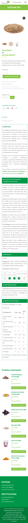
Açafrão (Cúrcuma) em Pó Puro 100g (18, 457)
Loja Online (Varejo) (8, 501)
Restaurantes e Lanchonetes (19, 88)
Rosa (9, 171)
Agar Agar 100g (15, 425)
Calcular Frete (5, 94)
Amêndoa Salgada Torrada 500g (16, 375)
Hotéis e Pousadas (14, 86)
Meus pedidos (18, 2)
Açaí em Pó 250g (16, 440)
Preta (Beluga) (21, 171)
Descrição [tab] (4, 117)
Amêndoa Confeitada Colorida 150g (17, 393)
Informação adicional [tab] (7, 120)
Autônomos (7, 86)
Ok (12, 97)
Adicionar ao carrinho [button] (18, 387)
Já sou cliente (7, 50)
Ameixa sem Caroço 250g (18, 409)
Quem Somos (5, 499)
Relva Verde (13, 81)
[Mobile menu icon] (25, 2)
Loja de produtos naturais (7, 88)
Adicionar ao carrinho (12, 76)
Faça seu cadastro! (8, 55)
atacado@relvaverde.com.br (12, 519)
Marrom (21, 173)
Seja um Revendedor (8, 497)
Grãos (8, 81)
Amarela (13, 171)
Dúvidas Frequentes (8, 485)
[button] (24, 18)
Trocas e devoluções (8, 489)
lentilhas (5, 171)
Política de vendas (7, 487)
